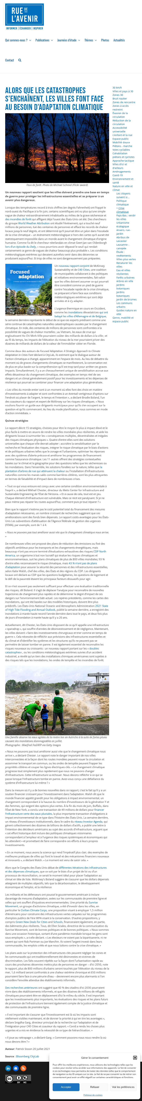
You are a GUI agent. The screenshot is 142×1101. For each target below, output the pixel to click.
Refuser (94, 1087)
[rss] (23, 1068)
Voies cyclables (121, 149)
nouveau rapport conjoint (74, 266)
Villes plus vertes (126, 259)
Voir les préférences (123, 1087)
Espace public (121, 138)
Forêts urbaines (125, 277)
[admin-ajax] (18, 1079)
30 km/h (117, 87)
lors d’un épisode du (17, 246)
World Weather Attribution (34, 223)
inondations (75, 312)
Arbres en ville (124, 281)
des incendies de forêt (18, 219)
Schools (58, 922)
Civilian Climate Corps (34, 910)
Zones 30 (118, 95)
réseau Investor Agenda (88, 821)
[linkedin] (8, 1068)
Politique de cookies (93, 1095)
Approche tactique (123, 160)
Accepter (66, 1087)
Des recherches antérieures (21, 987)
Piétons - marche (122, 146)
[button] (135, 1057)
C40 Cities (84, 269)
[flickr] (16, 1068)
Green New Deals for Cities (32, 922)
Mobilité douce (121, 142)
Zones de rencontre (124, 102)
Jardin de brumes (126, 299)
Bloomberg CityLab (27, 1056)
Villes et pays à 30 (123, 91)
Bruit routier (120, 98)
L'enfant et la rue (122, 135)
